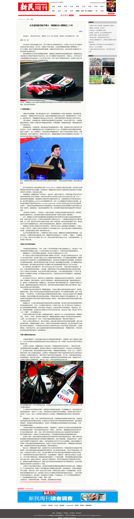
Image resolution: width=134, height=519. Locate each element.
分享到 (80, 31)
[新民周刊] (33, 3)
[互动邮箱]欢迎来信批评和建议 (98, 2)
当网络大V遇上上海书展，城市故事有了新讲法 (101, 25)
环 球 (95, 6)
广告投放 (65, 513)
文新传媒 (50, 505)
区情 (53, 11)
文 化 (83, 6)
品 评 (59, 11)
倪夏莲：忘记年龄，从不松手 (97, 28)
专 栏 (71, 11)
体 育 (89, 6)
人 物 (65, 11)
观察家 (78, 11)
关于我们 (72, 513)
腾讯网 (82, 505)
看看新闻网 (88, 505)
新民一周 (83, 11)
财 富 (77, 6)
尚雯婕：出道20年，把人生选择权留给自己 (100, 32)
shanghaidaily (69, 505)
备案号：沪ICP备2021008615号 (67, 518)
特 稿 (59, 6)
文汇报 (56, 505)
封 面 (53, 6)
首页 (28, 19)
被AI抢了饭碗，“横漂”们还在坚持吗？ (99, 35)
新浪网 (76, 505)
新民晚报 (62, 505)
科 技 (102, 6)
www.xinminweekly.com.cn (41, 515)
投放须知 (58, 513)
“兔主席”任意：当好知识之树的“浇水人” (99, 37)
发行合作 (78, 513)
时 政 (65, 6)
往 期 (102, 11)
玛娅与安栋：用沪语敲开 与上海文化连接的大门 (101, 44)
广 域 (95, 11)
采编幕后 (89, 11)
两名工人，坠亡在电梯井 (95, 47)
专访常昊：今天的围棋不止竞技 (97, 30)
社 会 (71, 6)
